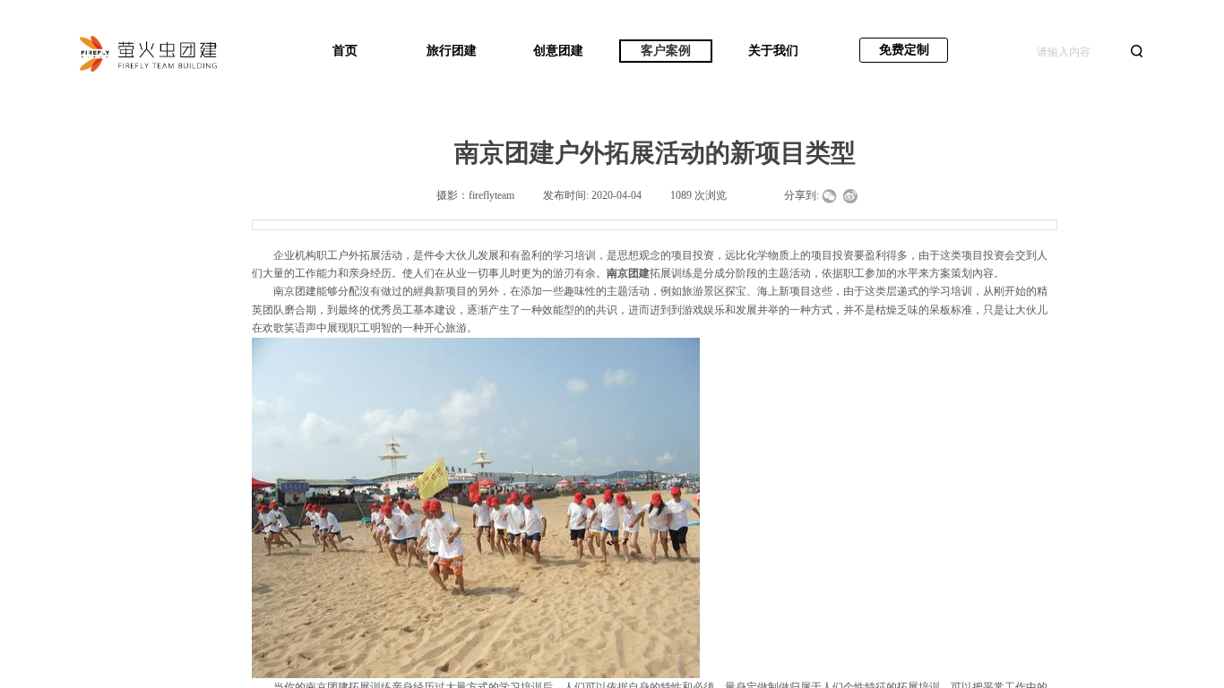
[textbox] (1078, 52)
